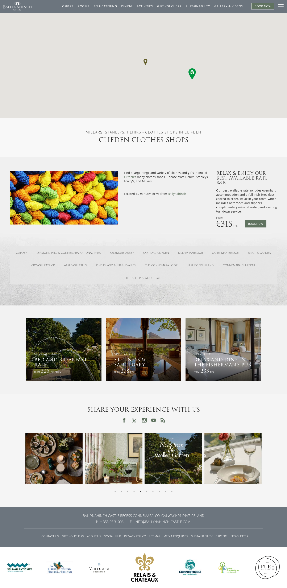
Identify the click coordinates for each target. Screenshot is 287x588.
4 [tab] (134, 491)
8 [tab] (159, 491)
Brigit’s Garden (259, 253)
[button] (145, 62)
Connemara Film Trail (239, 265)
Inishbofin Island (200, 265)
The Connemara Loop (161, 265)
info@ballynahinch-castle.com (162, 521)
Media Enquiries (175, 536)
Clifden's (130, 177)
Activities (145, 6)
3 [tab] (128, 491)
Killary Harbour (190, 253)
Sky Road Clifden (156, 253)
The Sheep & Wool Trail (143, 278)
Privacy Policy (135, 536)
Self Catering (105, 6)
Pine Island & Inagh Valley (116, 265)
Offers (68, 6)
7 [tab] (153, 491)
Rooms (84, 6)
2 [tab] (121, 491)
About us (94, 536)
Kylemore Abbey (122, 253)
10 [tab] (172, 491)
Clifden (22, 253)
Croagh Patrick (43, 265)
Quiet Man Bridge (225, 253)
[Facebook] (124, 420)
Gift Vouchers (169, 6)
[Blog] (162, 420)
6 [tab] (147, 491)
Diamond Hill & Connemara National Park (69, 253)
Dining (127, 6)
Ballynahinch (177, 194)
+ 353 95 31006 (112, 521)
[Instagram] (144, 420)
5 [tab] (140, 491)
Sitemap (154, 536)
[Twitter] (134, 420)
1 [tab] (115, 491)
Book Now (255, 224)
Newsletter (239, 536)
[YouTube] (153, 420)
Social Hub (112, 536)
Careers (222, 536)
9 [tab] (165, 491)
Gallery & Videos (228, 6)
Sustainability (198, 6)
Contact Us (50, 536)
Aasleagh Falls (75, 265)
